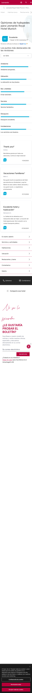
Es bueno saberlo (7, 237)
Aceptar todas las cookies (16, 689)
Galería (4, 271)
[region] (16, 678)
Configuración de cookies (16, 679)
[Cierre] (31, 344)
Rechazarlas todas (16, 684)
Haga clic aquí (7, 360)
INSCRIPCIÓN (23, 354)
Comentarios (6, 265)
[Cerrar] (30, 666)
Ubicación (5, 253)
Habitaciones (6, 248)
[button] (21, 2)
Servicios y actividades (9, 242)
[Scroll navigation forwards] (30, 12)
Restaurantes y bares (9, 259)
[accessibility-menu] (29, 346)
